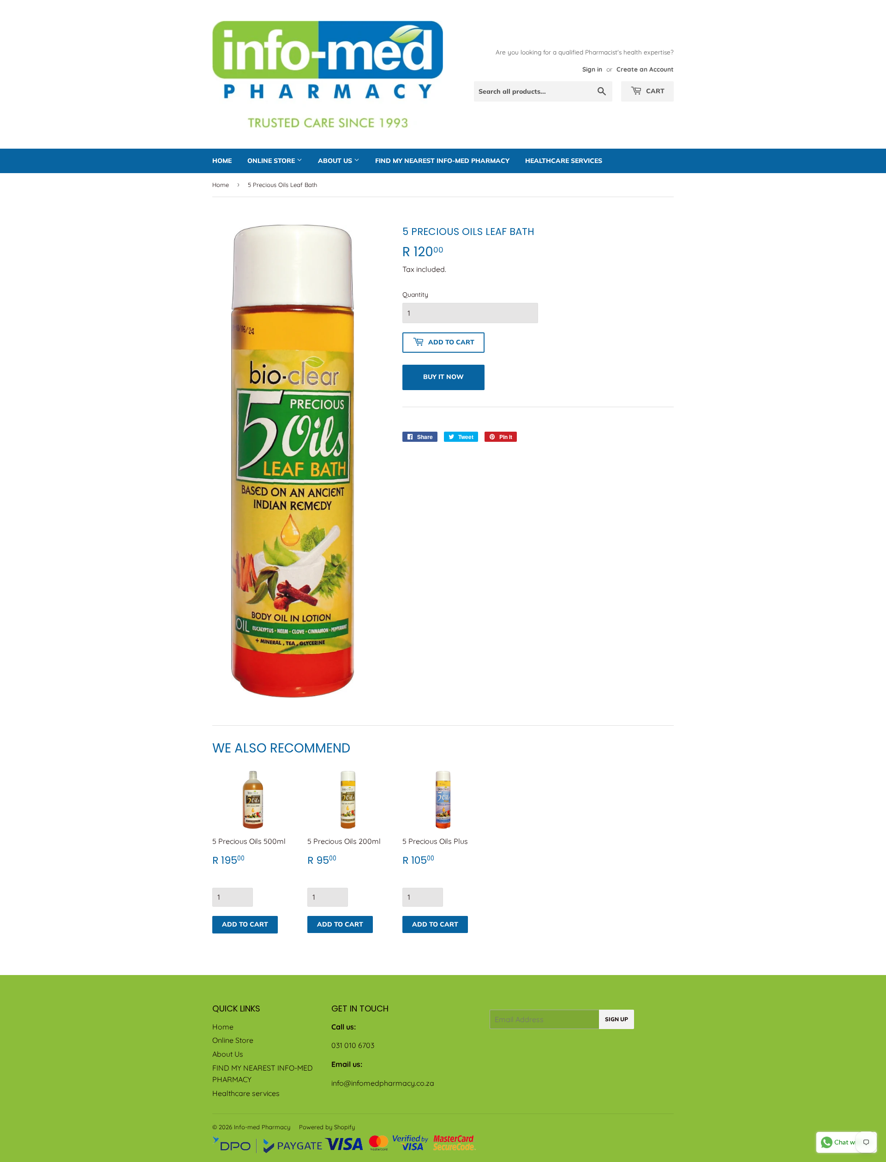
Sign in (592, 69)
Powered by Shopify (327, 1127)
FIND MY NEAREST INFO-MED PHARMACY (442, 161)
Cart (654, 91)
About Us (336, 161)
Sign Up (616, 1019)
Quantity (415, 294)
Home (222, 161)
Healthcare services (563, 161)
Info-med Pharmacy (262, 1127)
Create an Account (645, 69)
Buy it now (443, 377)
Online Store (272, 161)
